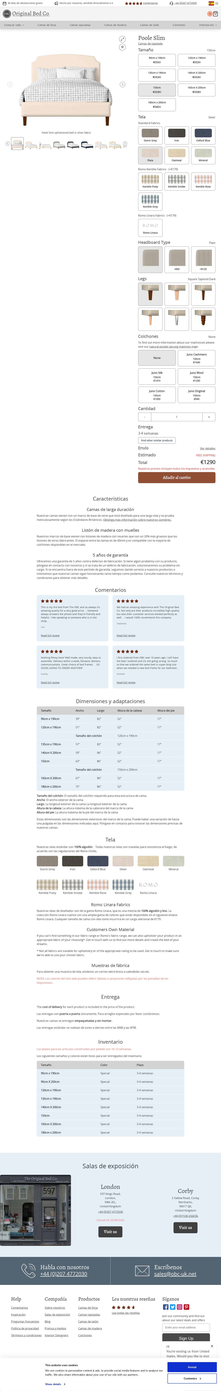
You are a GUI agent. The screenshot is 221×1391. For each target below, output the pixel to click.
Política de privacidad (25, 1328)
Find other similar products (157, 440)
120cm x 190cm (197, 60)
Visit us (110, 1231)
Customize (190, 1378)
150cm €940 (196, 395)
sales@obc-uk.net (137, 972)
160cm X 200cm (197, 90)
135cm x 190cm (157, 75)
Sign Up (186, 1338)
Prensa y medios (55, 1328)
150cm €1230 (196, 376)
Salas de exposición (57, 1315)
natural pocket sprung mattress (170, 347)
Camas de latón (88, 1321)
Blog (47, 1321)
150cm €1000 (157, 395)
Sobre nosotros (55, 1308)
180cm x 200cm (157, 105)
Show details (53, 1384)
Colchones (85, 1335)
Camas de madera (90, 1328)
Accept (192, 1367)
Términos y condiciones (26, 1335)
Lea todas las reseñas (126, 1313)
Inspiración (18, 1315)
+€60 (177, 269)
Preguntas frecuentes (25, 1321)
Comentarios (19, 1308)
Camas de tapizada (150, 43)
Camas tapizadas (89, 1315)
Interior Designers (56, 1335)
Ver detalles (207, 448)
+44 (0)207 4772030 (110, 1212)
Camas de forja (88, 1308)
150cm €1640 (197, 358)
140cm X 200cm (197, 75)
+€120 (203, 269)
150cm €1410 (157, 376)
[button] (122, 84)
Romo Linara (45, 919)
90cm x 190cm (157, 60)
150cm (157, 90)
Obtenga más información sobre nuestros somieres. (137, 520)
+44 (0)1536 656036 (185, 1216)
